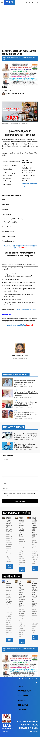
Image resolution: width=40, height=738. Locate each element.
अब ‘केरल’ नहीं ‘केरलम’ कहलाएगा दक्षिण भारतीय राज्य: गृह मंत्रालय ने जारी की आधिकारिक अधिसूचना (24, 382)
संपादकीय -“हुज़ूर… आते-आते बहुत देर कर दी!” (9, 523)
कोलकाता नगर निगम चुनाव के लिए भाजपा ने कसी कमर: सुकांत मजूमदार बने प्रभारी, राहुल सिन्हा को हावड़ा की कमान (25, 414)
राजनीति (15, 378)
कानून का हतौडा (8, 581)
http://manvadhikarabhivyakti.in (20, 358)
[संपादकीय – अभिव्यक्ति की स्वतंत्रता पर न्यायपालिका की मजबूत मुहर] (16, 518)
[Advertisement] (20, 27)
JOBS (4, 87)
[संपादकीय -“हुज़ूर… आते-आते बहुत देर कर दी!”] (3, 518)
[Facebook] (23, 2)
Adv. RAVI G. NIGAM (16, 94)
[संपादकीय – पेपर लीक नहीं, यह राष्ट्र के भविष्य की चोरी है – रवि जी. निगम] (28, 518)
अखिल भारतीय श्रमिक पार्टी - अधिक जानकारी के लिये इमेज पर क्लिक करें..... (19, 58)
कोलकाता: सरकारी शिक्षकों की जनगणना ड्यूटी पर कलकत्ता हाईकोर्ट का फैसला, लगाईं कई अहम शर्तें (9, 592)
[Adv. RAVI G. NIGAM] (3, 93)
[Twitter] (29, 2)
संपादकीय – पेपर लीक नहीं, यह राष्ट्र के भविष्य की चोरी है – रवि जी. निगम (35, 526)
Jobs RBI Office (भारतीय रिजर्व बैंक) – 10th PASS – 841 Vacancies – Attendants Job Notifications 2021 (26, 446)
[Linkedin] (29, 678)
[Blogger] (19, 678)
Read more (9, 566)
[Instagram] (26, 2)
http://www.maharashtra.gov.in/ (25, 310)
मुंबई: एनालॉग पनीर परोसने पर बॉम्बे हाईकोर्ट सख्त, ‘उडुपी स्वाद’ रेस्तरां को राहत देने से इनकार (22, 592)
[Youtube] (32, 2)
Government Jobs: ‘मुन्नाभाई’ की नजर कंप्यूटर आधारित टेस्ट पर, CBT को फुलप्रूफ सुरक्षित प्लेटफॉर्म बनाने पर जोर (26, 435)
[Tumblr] (33, 678)
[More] (27, 99)
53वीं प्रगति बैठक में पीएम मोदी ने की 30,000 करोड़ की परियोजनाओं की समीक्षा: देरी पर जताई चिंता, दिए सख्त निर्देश (26, 404)
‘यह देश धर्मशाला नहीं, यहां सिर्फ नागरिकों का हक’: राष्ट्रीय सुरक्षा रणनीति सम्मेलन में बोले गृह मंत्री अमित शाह (26, 393)
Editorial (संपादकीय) (8, 518)
